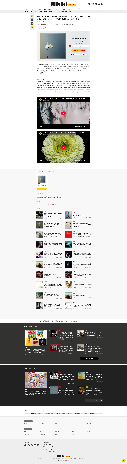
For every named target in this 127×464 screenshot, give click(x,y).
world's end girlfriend (41, 197)
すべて (26, 11)
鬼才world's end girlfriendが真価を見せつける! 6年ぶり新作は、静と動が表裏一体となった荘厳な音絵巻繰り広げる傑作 (58, 321)
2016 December (71, 24)
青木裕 (54, 197)
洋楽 (35, 11)
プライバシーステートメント (49, 449)
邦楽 (31, 11)
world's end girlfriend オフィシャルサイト (46, 204)
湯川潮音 (50, 197)
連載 (45, 9)
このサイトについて (47, 444)
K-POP (40, 11)
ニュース (57, 9)
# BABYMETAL (70, 413)
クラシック (57, 11)
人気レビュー (70, 9)
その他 (75, 11)
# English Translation (82, 54)
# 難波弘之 (40, 413)
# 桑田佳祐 (33, 413)
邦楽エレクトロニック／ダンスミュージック (52, 24)
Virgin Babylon (77, 43)
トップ (26, 9)
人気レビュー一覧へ (93, 400)
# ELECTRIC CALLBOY (60, 413)
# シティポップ (85, 413)
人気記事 (63, 9)
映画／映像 (64, 11)
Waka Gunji (43, 27)
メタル (45, 11)
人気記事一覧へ (89, 358)
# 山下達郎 (77, 413)
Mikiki (37, 320)
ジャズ (50, 11)
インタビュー (38, 9)
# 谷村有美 (99, 413)
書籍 (70, 11)
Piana (59, 197)
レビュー (50, 9)
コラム (31, 9)
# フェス (27, 413)
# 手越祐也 (92, 413)
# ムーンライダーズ (49, 413)
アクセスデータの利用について (49, 451)
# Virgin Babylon (74, 54)
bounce (65, 24)
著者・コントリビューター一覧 (49, 446)
